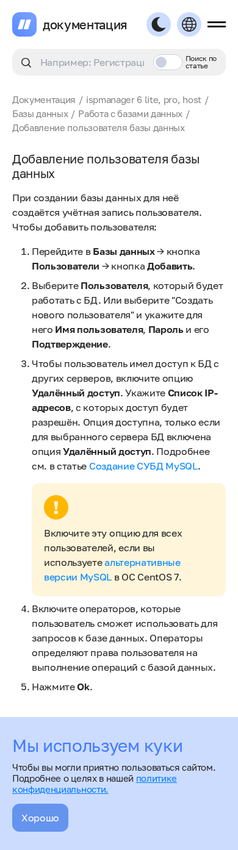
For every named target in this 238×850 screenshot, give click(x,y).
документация (85, 24)
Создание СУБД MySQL (143, 466)
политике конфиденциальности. (94, 784)
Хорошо (40, 818)
